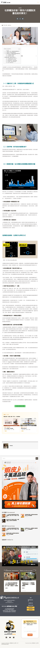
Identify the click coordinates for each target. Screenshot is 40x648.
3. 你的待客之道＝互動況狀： (10, 56)
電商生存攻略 (30, 605)
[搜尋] (37, 458)
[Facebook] (6, 637)
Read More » (8, 517)
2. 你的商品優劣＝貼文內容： (10, 55)
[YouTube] (10, 637)
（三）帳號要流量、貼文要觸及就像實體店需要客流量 (12, 53)
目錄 (8, 50)
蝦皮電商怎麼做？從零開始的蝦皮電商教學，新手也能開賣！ (31, 515)
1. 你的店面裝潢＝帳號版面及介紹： (11, 54)
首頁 (30, 597)
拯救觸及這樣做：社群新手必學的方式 (10, 57)
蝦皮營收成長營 (30, 600)
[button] (17, 19)
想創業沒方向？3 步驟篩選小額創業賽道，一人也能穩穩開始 (31, 529)
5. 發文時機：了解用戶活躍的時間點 (11, 61)
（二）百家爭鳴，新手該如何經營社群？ (10, 52)
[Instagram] (13, 637)
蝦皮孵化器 (31, 603)
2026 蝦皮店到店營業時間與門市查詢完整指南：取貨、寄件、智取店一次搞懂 (12, 515)
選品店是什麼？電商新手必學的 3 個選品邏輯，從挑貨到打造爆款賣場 (12, 520)
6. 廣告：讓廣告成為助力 (10, 62)
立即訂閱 (30, 634)
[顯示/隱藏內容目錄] (19, 49)
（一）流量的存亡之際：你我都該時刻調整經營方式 (12, 51)
